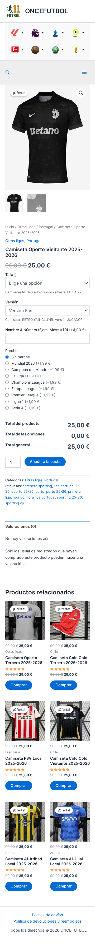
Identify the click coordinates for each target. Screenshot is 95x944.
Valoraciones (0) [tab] (20, 526)
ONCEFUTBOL (46, 11)
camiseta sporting (37, 486)
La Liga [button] (17, 33)
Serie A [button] (57, 33)
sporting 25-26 (69, 497)
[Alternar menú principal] (84, 72)
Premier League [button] (37, 33)
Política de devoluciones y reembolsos (47, 921)
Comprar (19, 685)
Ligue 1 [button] (78, 33)
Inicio (9, 227)
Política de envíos (47, 915)
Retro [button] (37, 50)
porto (39, 491)
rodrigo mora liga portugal (34, 497)
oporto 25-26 (22, 491)
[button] (7, 72)
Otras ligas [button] (57, 50)
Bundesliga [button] (17, 50)
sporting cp (14, 503)
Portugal (46, 227)
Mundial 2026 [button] (78, 50)
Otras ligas (26, 227)
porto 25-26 (56, 491)
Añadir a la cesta (45, 461)
